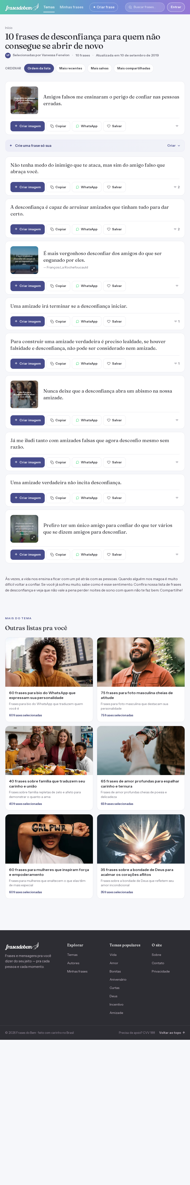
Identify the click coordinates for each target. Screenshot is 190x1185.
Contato (158, 963)
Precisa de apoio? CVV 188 (137, 1032)
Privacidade (161, 971)
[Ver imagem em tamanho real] (24, 100)
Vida (113, 955)
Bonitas (115, 971)
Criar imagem (30, 126)
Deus (113, 996)
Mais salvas (99, 68)
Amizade (116, 1013)
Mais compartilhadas (133, 68)
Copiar (60, 126)
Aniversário (118, 979)
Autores (73, 963)
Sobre (156, 955)
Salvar (117, 126)
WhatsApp (89, 126)
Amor (114, 963)
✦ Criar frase (103, 7)
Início (8, 28)
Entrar (176, 7)
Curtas (114, 988)
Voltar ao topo (172, 1032)
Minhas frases (71, 7)
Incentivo (117, 1004)
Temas (49, 7)
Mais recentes (70, 68)
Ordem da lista (39, 68)
